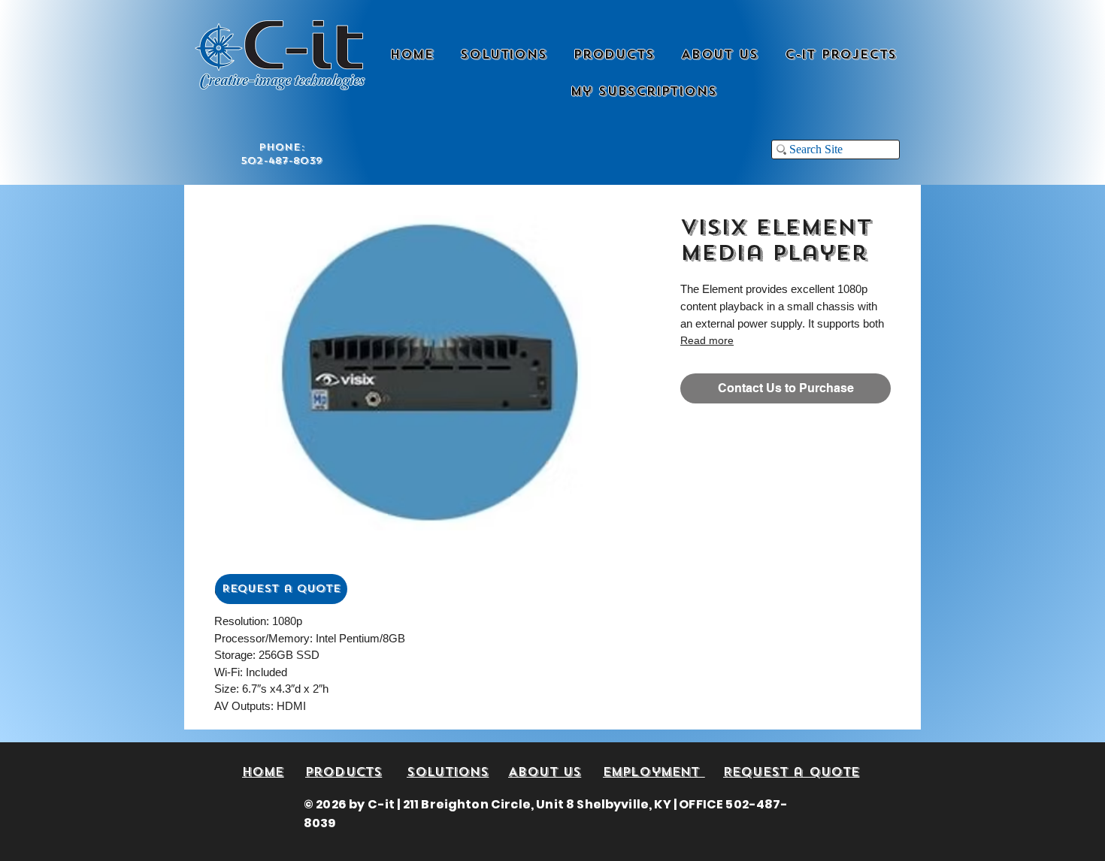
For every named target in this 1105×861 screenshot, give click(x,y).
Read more (707, 340)
